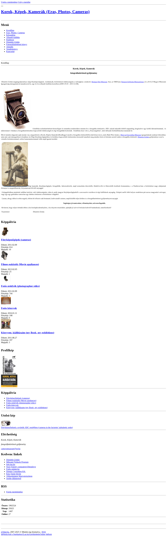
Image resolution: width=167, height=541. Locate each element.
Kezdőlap (10, 30)
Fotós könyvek (9, 308)
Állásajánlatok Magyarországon (19, 476)
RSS (44, 532)
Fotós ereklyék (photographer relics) (20, 286)
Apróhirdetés (34, 534)
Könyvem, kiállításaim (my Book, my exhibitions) (27, 332)
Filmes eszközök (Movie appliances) (20, 264)
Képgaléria (10, 35)
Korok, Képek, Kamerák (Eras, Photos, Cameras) (45, 11)
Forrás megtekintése (14, 492)
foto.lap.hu (10, 464)
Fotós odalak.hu (12, 469)
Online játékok (46, 534)
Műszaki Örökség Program (17, 462)
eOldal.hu (5, 532)
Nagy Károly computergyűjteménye (21, 467)
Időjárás (4, 534)
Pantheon (10, 40)
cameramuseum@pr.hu (10, 449)
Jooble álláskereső (13, 478)
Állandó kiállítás (13, 37)
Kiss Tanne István (13, 474)
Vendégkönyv (12, 49)
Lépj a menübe (24, 2)
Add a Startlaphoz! (15, 534)
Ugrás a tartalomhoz (9, 2)
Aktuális (9, 47)
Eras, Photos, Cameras (15, 33)
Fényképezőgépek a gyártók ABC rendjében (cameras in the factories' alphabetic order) (37, 427)
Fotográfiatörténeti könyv (16, 44)
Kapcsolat (10, 51)
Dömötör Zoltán (13, 42)
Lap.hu (26, 534)
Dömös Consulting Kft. (16, 471)
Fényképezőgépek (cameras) (16, 239)
